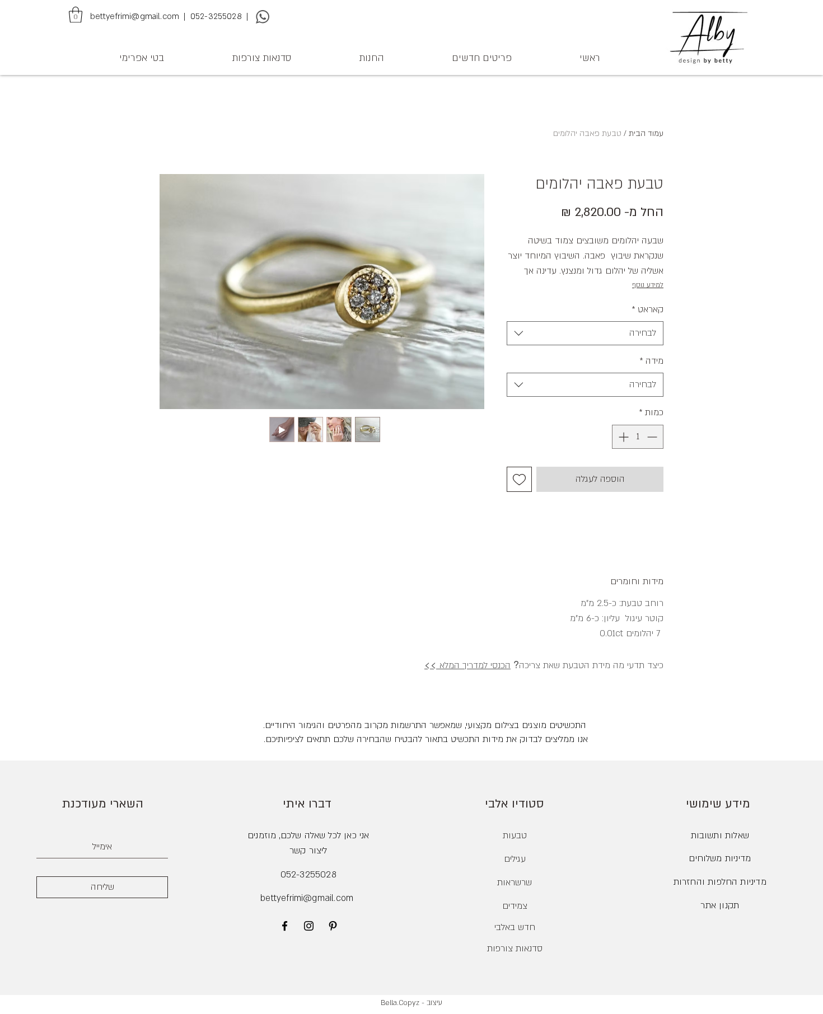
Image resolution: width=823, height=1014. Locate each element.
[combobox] (585, 333)
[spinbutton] (637, 436)
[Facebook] (284, 925)
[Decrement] (653, 436)
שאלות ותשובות (720, 835)
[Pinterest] (332, 925)
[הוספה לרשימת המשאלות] (519, 479)
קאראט (647, 309)
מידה (651, 361)
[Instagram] (308, 925)
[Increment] (622, 436)
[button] (75, 15)
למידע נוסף (647, 284)
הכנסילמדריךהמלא (467, 665)
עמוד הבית (646, 133)
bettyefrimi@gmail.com (306, 898)
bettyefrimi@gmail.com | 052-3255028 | (170, 16)
